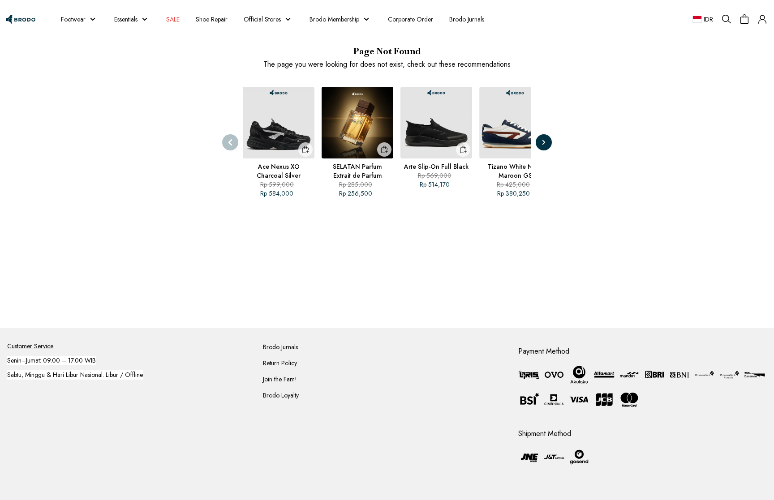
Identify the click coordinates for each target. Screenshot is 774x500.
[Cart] (744, 19)
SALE (173, 19)
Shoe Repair (212, 19)
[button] (762, 19)
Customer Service (30, 346)
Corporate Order (410, 19)
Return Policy (280, 363)
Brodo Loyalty (281, 395)
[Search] (726, 19)
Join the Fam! (280, 379)
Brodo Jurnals (466, 19)
